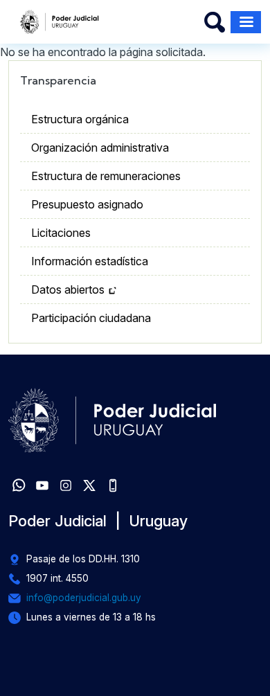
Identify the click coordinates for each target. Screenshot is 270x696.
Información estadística (89, 261)
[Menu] (246, 22)
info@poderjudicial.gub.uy (83, 597)
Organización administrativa (100, 147)
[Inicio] (59, 21)
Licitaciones (61, 233)
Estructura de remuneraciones (106, 176)
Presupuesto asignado (87, 204)
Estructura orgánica (80, 119)
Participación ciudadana (91, 318)
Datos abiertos (68, 289)
